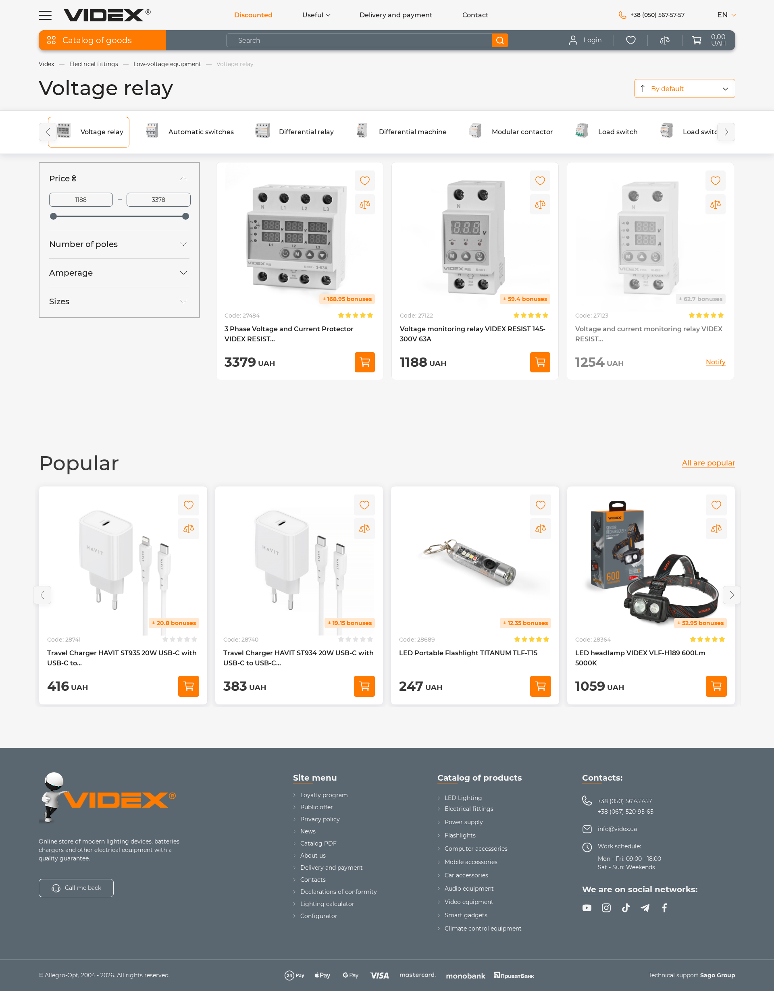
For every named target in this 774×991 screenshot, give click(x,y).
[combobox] (685, 88)
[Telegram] (645, 908)
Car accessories (466, 875)
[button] (48, 132)
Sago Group (717, 975)
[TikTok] (625, 908)
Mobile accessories (471, 862)
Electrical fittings (469, 808)
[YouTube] (587, 908)
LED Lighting (463, 798)
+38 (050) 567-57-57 (625, 801)
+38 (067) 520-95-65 (625, 811)
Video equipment (469, 902)
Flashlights (460, 835)
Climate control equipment (483, 928)
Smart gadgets (466, 915)
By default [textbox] (667, 89)
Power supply (464, 822)
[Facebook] (664, 908)
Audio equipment (469, 888)
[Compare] (365, 204)
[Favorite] (631, 40)
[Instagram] (606, 908)
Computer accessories (476, 848)
